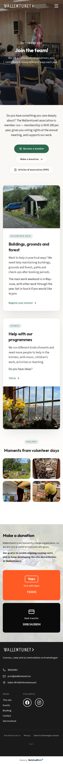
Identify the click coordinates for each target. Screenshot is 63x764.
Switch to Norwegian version (46, 735)
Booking (7, 710)
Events (6, 705)
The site (7, 700)
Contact (7, 716)
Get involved (9, 721)
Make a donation (29, 159)
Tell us (12, 378)
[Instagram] (39, 702)
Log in (31, 744)
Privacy (27, 735)
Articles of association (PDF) (33, 170)
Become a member (33, 149)
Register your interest (21, 303)
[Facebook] (27, 702)
